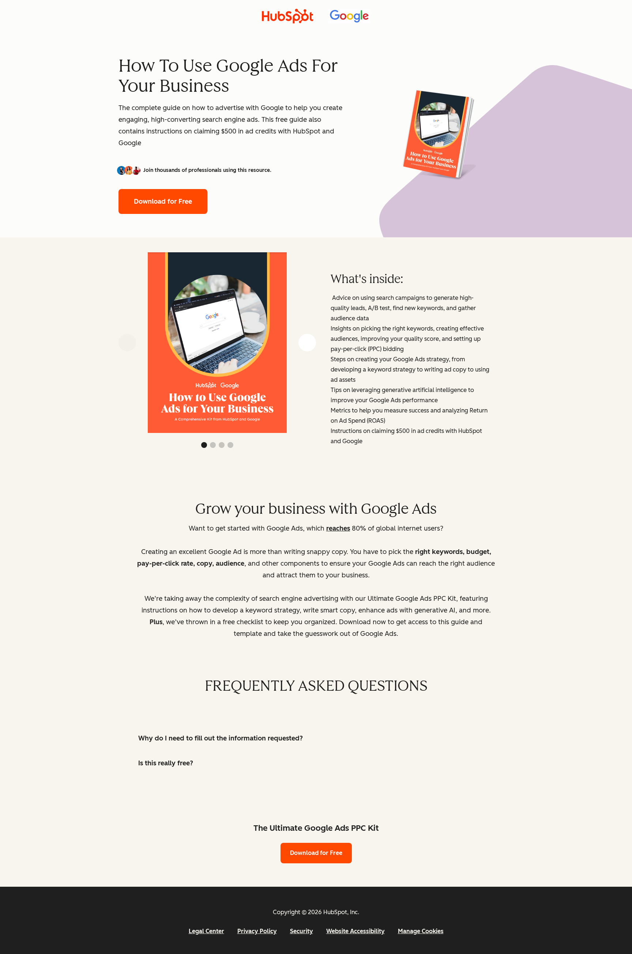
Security (301, 931)
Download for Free (163, 201)
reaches (338, 528)
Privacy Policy (257, 931)
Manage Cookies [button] (421, 931)
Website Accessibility (355, 931)
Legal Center (206, 931)
